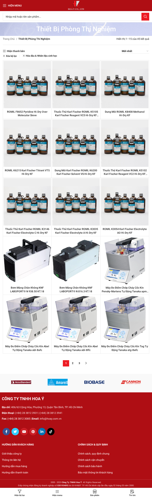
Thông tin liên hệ (11, 459)
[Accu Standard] (21, 382)
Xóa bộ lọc (11, 56)
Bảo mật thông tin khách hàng (95, 472)
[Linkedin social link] (42, 431)
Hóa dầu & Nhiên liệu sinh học (41, 56)
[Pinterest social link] (33, 431)
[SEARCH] (145, 17)
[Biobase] (94, 382)
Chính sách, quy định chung (93, 453)
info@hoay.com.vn (51, 418)
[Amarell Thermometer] (57, 382)
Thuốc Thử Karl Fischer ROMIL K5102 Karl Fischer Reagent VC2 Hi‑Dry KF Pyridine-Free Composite (125, 174)
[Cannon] (131, 382)
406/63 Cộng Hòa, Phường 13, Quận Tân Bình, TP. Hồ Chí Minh (47, 407)
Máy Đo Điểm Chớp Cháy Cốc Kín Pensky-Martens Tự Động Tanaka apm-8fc (125, 291)
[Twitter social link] (15, 431)
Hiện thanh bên (16, 51)
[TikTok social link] (50, 431)
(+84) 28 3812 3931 (26, 412)
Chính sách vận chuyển (91, 459)
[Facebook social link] (6, 431)
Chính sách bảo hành (90, 466)
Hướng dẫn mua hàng (14, 466)
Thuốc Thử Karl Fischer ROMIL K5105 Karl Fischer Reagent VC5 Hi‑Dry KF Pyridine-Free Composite (76, 115)
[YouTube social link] (24, 431)
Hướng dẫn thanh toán (15, 472)
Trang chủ (9, 38)
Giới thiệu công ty (12, 453)
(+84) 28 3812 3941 (51, 412)
